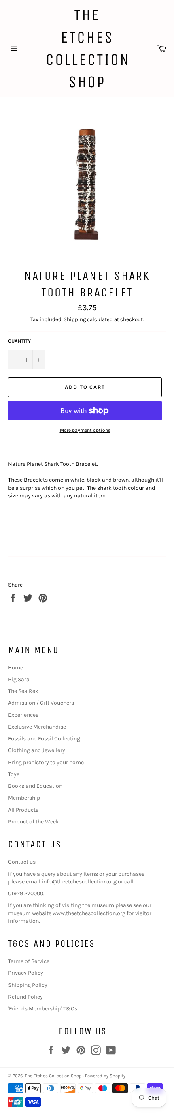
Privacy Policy (25, 972)
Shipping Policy (27, 985)
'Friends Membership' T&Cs (42, 1008)
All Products (23, 809)
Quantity (19, 341)
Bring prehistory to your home (46, 762)
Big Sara (19, 679)
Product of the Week (33, 821)
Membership (24, 797)
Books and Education (35, 786)
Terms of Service (28, 961)
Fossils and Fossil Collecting (44, 738)
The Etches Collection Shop (87, 48)
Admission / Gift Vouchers (41, 702)
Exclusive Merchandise (37, 726)
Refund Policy (25, 996)
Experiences (23, 715)
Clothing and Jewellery (36, 750)
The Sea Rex (23, 691)
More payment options (85, 430)
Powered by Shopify (105, 1076)
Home (15, 667)
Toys (13, 774)
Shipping (75, 319)
